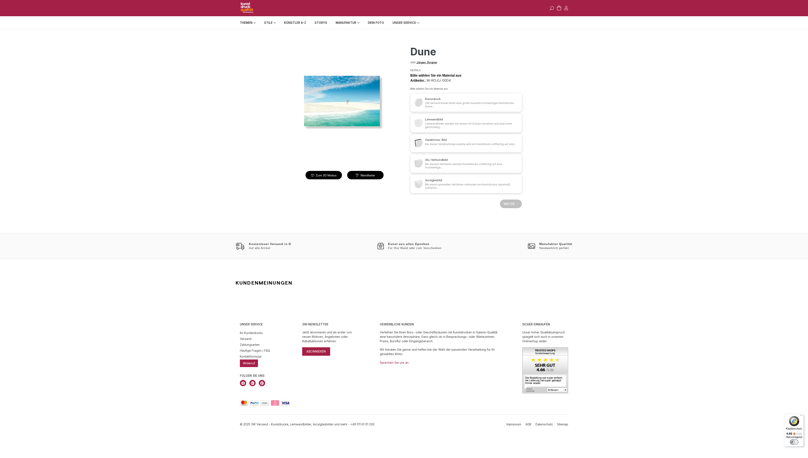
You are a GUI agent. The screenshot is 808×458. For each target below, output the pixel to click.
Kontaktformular (251, 356)
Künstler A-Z (295, 22)
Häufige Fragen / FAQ (255, 350)
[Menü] (801, 416)
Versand (245, 339)
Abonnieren (316, 351)
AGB (528, 424)
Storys (321, 22)
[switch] (794, 442)
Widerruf (249, 363)
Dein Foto (376, 22)
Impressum (513, 424)
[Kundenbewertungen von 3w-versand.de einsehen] (545, 392)
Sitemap (562, 424)
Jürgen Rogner (426, 62)
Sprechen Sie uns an (394, 362)
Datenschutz (544, 424)
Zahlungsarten (250, 344)
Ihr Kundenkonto (251, 333)
